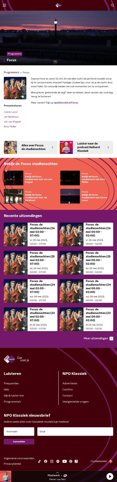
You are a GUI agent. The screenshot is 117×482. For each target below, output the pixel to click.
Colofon (67, 389)
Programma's (12, 401)
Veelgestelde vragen (75, 401)
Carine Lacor (11, 112)
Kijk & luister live (14, 395)
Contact (67, 395)
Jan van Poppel (12, 122)
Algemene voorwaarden (19, 458)
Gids (6, 389)
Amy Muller (10, 126)
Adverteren (69, 383)
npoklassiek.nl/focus (66, 103)
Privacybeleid (12, 464)
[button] (110, 476)
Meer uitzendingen (96, 338)
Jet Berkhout (11, 117)
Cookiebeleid (99, 461)
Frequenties (11, 383)
